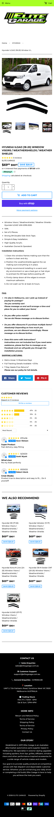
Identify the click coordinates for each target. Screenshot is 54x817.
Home (4, 43)
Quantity (6, 182)
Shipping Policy (27, 722)
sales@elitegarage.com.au (27, 666)
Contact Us (27, 732)
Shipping (6, 175)
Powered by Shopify (36, 795)
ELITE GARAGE (19, 795)
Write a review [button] (25, 403)
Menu (7, 3)
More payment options (27, 210)
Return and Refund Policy (27, 716)
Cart (50, 3)
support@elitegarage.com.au (27, 674)
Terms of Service (27, 719)
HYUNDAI (16, 43)
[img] (14, 438)
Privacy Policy (27, 729)
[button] (7, 158)
